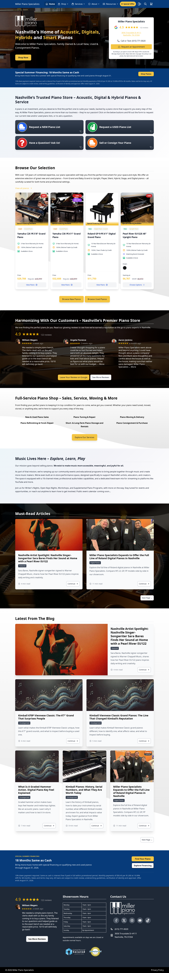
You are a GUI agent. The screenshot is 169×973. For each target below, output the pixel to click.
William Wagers (29, 340)
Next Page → (147, 598)
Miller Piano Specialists (27, 3)
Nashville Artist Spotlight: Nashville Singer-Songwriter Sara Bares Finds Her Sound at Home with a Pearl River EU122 (47, 558)
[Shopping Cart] (151, 3)
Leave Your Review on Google (73, 377)
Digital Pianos (95, 563)
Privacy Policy (157, 970)
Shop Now (23, 57)
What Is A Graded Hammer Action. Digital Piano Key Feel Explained (36, 790)
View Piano (30, 285)
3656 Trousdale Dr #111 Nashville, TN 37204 (131, 33)
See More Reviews (100, 377)
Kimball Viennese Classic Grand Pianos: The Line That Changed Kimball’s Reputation (118, 717)
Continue (71, 584)
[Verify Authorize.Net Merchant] (95, 951)
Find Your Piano (143, 858)
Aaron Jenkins (125, 340)
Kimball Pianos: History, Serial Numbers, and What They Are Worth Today (84, 790)
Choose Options (136, 285)
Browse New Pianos (71, 299)
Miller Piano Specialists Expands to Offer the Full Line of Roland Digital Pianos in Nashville (119, 556)
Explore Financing (143, 865)
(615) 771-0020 (121, 929)
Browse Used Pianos (97, 299)
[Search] (145, 3)
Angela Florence (78, 340)
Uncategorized (24, 723)
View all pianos (22, 188)
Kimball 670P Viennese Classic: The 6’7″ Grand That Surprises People (46, 717)
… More (100, 364)
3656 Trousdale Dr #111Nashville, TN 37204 (126, 935)
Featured (22, 566)
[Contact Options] (139, 3)
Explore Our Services (84, 437)
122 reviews (144, 28)
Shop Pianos (146, 74)
